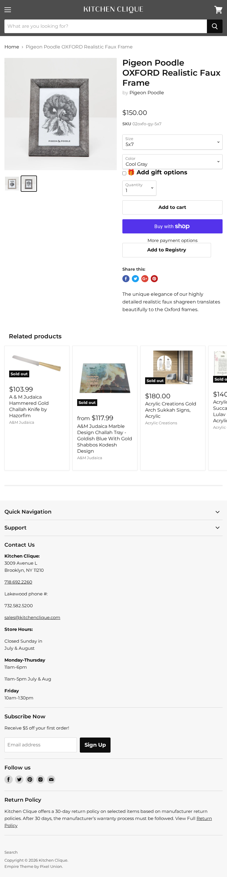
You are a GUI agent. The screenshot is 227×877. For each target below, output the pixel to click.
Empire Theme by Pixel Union (33, 866)
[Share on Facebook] (125, 278)
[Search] (215, 26)
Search (11, 852)
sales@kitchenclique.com (32, 617)
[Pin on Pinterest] (154, 278)
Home (11, 47)
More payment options (172, 240)
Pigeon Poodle (146, 92)
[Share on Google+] (144, 278)
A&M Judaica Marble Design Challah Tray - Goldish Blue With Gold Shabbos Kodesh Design (104, 438)
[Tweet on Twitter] (135, 278)
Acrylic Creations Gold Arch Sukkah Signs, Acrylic (170, 410)
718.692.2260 (18, 582)
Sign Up (95, 745)
